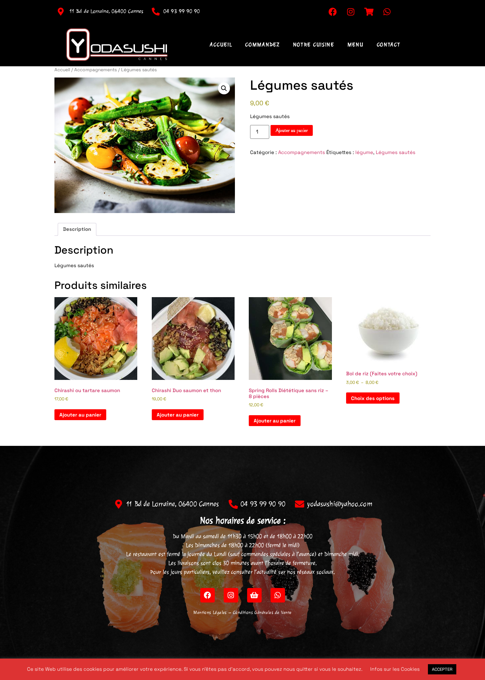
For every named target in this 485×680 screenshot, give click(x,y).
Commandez (262, 44)
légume (364, 152)
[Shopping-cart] (369, 11)
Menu (355, 44)
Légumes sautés (395, 152)
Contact (389, 44)
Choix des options (373, 398)
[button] (224, 88)
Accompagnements (95, 70)
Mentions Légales (209, 612)
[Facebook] (332, 11)
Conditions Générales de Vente (262, 612)
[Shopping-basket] (254, 595)
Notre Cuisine (313, 44)
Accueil (221, 44)
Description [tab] (77, 229)
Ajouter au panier (291, 130)
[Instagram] (350, 11)
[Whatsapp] (387, 11)
